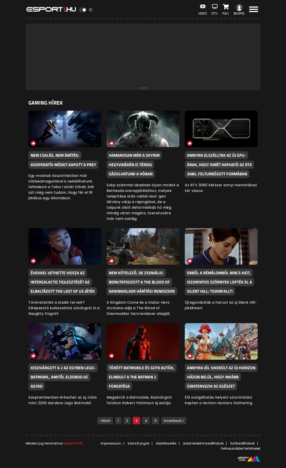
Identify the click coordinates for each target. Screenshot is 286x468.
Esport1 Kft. (73, 443)
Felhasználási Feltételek (240, 448)
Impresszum (111, 443)
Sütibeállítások (242, 443)
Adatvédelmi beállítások (203, 443)
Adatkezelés (166, 443)
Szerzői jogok (138, 443)
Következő (173, 420)
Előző (105, 420)
